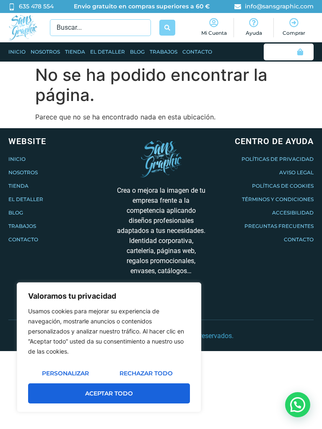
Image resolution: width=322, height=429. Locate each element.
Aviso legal (296, 172)
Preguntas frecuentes (279, 226)
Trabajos (163, 52)
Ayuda (254, 33)
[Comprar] (294, 22)
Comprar (294, 33)
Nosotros (45, 52)
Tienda (75, 52)
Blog (137, 52)
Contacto (197, 52)
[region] (109, 347)
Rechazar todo (146, 373)
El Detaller (107, 52)
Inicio (17, 52)
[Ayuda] (253, 22)
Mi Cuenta (214, 33)
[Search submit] (167, 28)
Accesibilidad (293, 212)
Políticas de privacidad (278, 159)
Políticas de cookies (283, 186)
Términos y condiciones (278, 199)
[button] (297, 404)
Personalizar (65, 373)
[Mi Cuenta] (213, 22)
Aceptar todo (109, 393)
